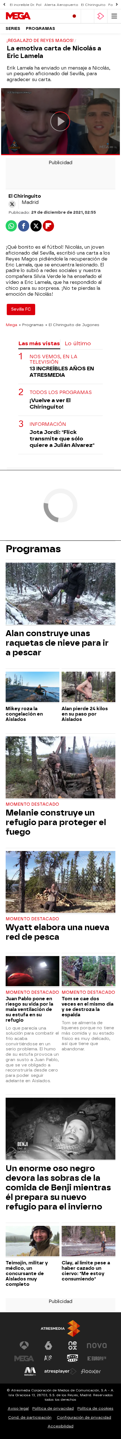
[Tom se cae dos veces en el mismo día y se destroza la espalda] (88, 972)
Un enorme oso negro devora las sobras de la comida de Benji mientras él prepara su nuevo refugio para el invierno (58, 1187)
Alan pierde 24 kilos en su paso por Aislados (85, 714)
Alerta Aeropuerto (61, 5)
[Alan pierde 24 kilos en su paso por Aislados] (88, 687)
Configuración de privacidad (84, 1417)
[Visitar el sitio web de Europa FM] (97, 1358)
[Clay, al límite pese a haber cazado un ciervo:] (88, 1241)
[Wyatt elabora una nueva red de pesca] (60, 882)
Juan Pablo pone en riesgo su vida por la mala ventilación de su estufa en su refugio (29, 1009)
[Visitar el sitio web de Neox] (72, 1345)
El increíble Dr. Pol (25, 5)
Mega (11, 324)
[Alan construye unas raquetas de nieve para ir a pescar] (60, 594)
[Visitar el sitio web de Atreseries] (48, 1358)
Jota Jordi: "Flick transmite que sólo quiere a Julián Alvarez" (62, 438)
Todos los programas (61, 392)
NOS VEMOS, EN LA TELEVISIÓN (53, 359)
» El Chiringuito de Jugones (72, 324)
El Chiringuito (93, 5)
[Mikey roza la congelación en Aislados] (32, 687)
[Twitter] (12, 204)
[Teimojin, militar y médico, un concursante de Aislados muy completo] (32, 1241)
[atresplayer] (100, 16)
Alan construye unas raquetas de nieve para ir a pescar (57, 643)
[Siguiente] (117, 4)
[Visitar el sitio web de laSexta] (48, 1345)
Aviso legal (18, 1408)
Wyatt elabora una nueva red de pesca (57, 932)
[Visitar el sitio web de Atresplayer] (60, 1371)
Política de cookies (95, 1408)
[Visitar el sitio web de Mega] (24, 1358)
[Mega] (29, 16)
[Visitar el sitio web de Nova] (97, 1345)
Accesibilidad (60, 1426)
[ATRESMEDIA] (60, 1328)
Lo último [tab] (78, 343)
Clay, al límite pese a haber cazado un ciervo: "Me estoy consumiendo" (86, 1271)
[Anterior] (4, 4)
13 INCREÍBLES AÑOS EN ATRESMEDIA (62, 371)
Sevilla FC (21, 309)
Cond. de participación (29, 1417)
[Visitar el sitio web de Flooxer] (91, 1371)
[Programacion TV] (87, 16)
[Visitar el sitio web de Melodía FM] (30, 1371)
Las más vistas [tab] (39, 343)
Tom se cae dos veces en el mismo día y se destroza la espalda (87, 1006)
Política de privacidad (53, 1408)
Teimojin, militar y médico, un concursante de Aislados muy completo (27, 1273)
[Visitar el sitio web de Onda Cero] (72, 1358)
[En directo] (74, 16)
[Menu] (114, 16)
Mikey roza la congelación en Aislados (24, 714)
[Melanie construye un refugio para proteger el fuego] (60, 767)
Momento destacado (32, 804)
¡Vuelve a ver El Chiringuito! (50, 403)
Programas (40, 28)
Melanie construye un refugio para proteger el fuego (56, 822)
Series (13, 28)
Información (48, 424)
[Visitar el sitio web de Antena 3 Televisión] (24, 1345)
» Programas (31, 324)
